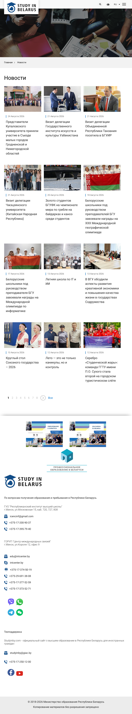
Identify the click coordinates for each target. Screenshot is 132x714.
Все (50, 397)
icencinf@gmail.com (22, 516)
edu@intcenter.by (20, 556)
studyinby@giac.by (20, 652)
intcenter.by (16, 562)
